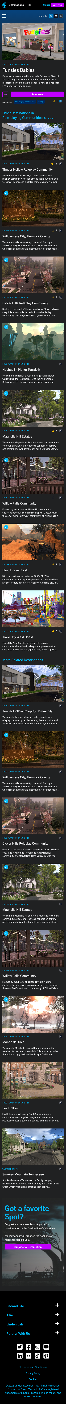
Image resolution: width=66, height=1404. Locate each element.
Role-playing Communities (15, 64)
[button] (18, 5)
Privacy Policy (33, 1373)
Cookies (33, 1379)
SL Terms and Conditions (33, 1367)
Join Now (37, 94)
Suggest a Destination (28, 1247)
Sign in (46, 5)
